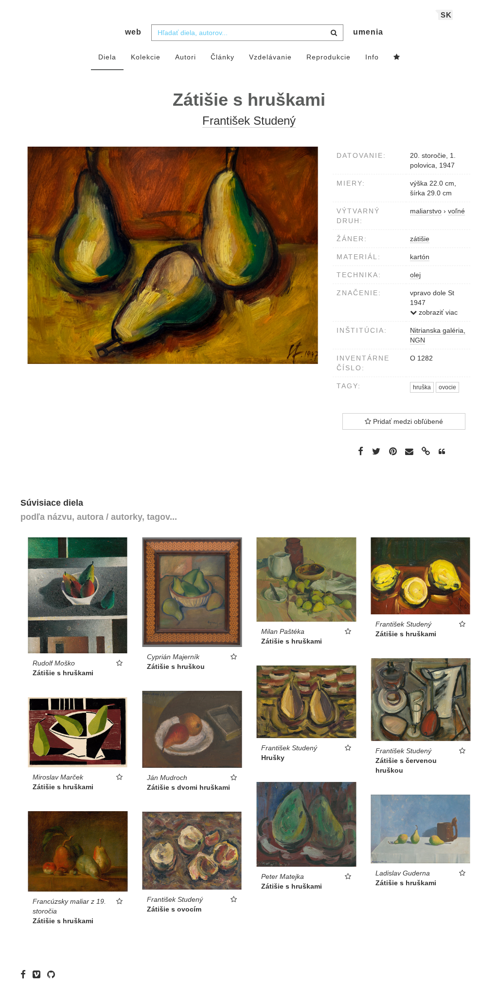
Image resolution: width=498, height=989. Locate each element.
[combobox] (247, 32)
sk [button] (446, 15)
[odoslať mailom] (409, 451)
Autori (185, 57)
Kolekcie (145, 57)
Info (372, 57)
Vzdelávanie (270, 57)
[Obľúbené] (397, 57)
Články (222, 57)
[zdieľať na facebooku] (361, 451)
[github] (53, 974)
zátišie (419, 239)
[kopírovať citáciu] (441, 451)
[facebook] (25, 974)
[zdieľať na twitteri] (376, 451)
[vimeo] (39, 974)
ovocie (447, 387)
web (133, 32)
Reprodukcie (328, 57)
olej (415, 275)
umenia (368, 32)
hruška (422, 387)
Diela (107, 57)
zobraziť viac (437, 312)
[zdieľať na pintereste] (393, 451)
